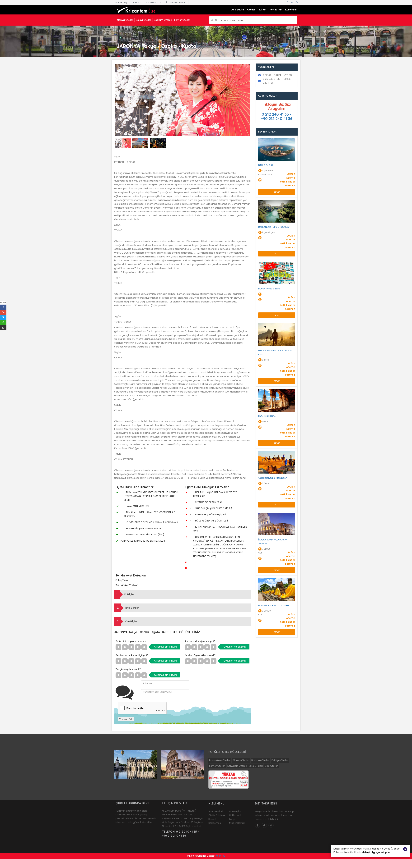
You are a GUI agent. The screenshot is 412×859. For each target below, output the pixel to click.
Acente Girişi (121, 2)
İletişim (233, 819)
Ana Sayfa (237, 9)
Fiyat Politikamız (154, 2)
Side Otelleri (271, 766)
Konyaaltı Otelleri (237, 766)
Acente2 (220, 855)
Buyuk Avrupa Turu (269, 288)
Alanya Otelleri (125, 20)
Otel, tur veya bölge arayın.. (229, 20)
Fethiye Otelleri (280, 760)
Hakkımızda (235, 815)
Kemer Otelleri (182, 20)
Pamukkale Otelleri (219, 760)
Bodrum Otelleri (163, 20)
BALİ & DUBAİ (265, 165)
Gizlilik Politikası (216, 815)
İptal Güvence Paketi (176, 2)
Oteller (251, 9)
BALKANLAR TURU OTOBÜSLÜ (274, 226)
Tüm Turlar (275, 9)
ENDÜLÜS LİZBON (267, 416)
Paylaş (3, 302)
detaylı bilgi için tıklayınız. (376, 852)
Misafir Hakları (237, 823)
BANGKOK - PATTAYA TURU (273, 605)
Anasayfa (235, 811)
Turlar (262, 9)
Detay (277, 192)
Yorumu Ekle (126, 719)
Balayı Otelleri (143, 20)
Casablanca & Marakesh (272, 478)
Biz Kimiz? (136, 2)
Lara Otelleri (256, 766)
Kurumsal (291, 9)
